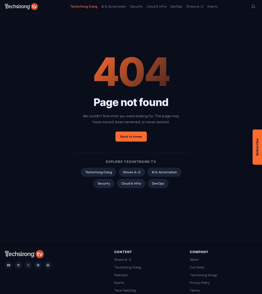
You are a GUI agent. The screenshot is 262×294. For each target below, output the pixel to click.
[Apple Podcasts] (38, 265)
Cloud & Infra (156, 6)
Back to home (131, 137)
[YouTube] (8, 265)
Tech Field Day (125, 290)
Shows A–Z (194, 6)
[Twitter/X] (28, 265)
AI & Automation (113, 6)
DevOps (176, 6)
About (194, 259)
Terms (195, 290)
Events (212, 6)
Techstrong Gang (83, 6)
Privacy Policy (200, 283)
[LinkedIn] (18, 265)
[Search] (253, 6)
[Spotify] (48, 265)
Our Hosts (197, 267)
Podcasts (121, 275)
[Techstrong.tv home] (21, 6)
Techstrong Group (203, 275)
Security (136, 6)
